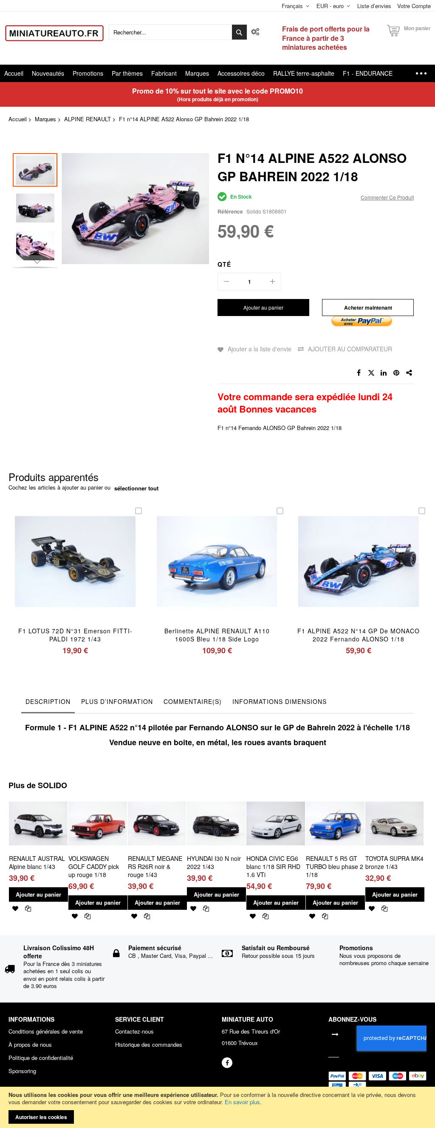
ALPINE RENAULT (87, 119)
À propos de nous (30, 1044)
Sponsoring (22, 1071)
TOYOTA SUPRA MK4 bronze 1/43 (394, 862)
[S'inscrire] (335, 1033)
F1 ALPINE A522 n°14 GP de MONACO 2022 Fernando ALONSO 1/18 (358, 635)
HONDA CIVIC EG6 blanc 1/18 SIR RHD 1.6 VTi (273, 866)
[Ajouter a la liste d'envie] (75, 573)
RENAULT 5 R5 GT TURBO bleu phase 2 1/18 (334, 866)
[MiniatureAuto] (54, 33)
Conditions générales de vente (45, 1031)
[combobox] (178, 32)
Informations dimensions (279, 701)
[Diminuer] (226, 281)
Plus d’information (117, 701)
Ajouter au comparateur (350, 349)
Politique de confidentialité (40, 1058)
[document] (217, 1107)
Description (48, 701)
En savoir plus (242, 1102)
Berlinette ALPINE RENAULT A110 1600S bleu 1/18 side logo (217, 635)
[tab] (48, 703)
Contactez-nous (134, 1031)
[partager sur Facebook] (358, 373)
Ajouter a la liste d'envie (259, 349)
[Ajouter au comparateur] (95, 573)
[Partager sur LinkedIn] (384, 373)
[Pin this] (397, 373)
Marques (45, 119)
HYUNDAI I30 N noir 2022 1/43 (214, 862)
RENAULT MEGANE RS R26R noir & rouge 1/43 (155, 866)
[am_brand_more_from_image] (38, 798)
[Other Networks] (409, 373)
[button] (37, 206)
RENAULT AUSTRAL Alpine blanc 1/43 (37, 862)
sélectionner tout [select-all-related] (136, 488)
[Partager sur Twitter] (371, 373)
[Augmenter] (272, 281)
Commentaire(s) (193, 701)
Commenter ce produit (387, 197)
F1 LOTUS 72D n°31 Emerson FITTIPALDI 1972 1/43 (75, 635)
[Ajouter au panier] (55, 573)
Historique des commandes (148, 1044)
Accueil (17, 119)
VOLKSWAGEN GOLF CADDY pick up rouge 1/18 (93, 866)
